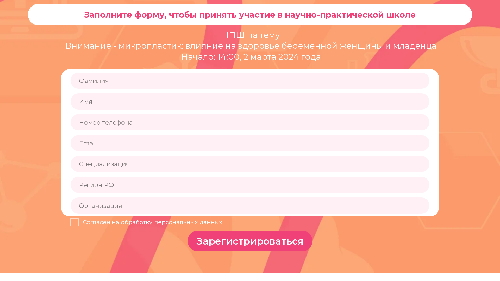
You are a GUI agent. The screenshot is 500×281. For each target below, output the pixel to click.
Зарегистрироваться (249, 241)
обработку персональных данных (171, 222)
